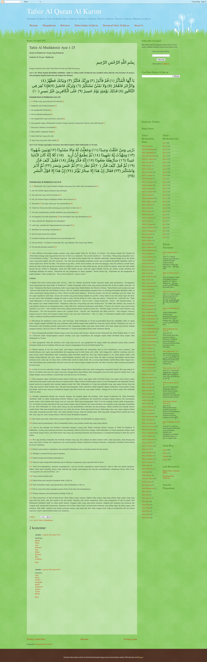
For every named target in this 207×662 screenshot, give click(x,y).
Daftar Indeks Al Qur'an (86, 25)
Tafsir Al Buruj (147, 205)
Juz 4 (164, 221)
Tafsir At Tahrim (147, 436)
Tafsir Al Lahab (147, 296)
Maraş (37, 543)
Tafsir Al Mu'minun (148, 315)
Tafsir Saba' (146, 501)
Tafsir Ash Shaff (147, 420)
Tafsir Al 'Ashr (147, 165)
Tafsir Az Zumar (147, 462)
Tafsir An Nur (146, 400)
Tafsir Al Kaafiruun (148, 286)
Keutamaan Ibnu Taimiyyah (168, 477)
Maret (165, 453)
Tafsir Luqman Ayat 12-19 (171, 253)
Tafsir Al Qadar (147, 348)
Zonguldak (38, 582)
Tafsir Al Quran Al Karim (64, 11)
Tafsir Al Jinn (146, 280)
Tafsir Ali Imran (147, 371)
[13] (59, 195)
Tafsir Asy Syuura (148, 429)
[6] (64, 118)
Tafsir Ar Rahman (148, 407)
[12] (96, 186)
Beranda (34, 25)
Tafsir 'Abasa (146, 146)
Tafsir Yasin (146, 511)
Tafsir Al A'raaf (147, 172)
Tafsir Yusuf (146, 517)
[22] (59, 229)
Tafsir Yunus (146, 514)
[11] (33, 186)
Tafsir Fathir (146, 465)
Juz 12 (165, 152)
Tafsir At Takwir (147, 442)
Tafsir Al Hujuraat (148, 247)
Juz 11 (165, 149)
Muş (36, 557)
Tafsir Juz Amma (147, 478)
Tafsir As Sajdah (147, 413)
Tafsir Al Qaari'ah (148, 345)
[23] (54, 247)
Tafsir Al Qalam (147, 351)
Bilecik (37, 594)
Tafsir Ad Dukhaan (148, 149)
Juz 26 (165, 201)
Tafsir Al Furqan (147, 224)
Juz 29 (36, 520)
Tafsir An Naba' (147, 381)
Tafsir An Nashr (147, 394)
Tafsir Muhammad (148, 488)
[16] (71, 203)
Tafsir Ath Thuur (147, 456)
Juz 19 (165, 175)
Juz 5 (164, 224)
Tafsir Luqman (147, 482)
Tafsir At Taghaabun (148, 433)
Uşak (36, 575)
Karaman (38, 554)
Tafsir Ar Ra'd (146, 403)
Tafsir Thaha (146, 508)
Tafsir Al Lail (146, 299)
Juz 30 (165, 218)
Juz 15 (165, 162)
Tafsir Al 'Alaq (147, 162)
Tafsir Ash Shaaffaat (148, 416)
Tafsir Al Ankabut (148, 191)
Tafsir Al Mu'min (147, 312)
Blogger (140, 657)
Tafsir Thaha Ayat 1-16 (170, 351)
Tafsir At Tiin (146, 449)
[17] (79, 208)
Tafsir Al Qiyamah (148, 361)
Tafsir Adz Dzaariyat (149, 156)
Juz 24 (165, 195)
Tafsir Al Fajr (146, 208)
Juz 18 (165, 172)
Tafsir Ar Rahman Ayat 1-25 (171, 274)
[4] (50, 110)
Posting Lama (130, 639)
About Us (138, 25)
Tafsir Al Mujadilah (148, 322)
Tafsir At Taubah (147, 446)
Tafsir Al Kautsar (147, 293)
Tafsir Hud (145, 472)
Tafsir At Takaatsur (148, 439)
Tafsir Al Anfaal (147, 188)
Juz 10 (165, 146)
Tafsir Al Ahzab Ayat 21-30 (171, 383)
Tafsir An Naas (147, 374)
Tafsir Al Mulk (147, 325)
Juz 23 (165, 191)
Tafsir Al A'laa (146, 169)
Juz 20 (165, 182)
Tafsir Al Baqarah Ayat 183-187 (170, 330)
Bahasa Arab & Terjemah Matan (171, 472)
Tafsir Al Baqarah (148, 198)
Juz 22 (165, 188)
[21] (72, 225)
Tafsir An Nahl (147, 384)
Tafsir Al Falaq (147, 211)
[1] (32, 101)
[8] (55, 127)
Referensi (65, 25)
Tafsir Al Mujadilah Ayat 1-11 (171, 309)
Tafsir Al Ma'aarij (147, 302)
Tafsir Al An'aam (147, 182)
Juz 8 (164, 234)
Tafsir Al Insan (147, 263)
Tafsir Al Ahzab (147, 178)
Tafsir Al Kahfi (147, 289)
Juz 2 (164, 179)
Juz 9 (164, 237)
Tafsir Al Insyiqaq (148, 266)
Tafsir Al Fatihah (147, 218)
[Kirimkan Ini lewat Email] (41, 517)
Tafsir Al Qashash (148, 358)
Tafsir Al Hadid (147, 234)
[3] (55, 105)
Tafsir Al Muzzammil (149, 341)
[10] (57, 140)
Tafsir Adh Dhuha (148, 152)
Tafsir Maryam (147, 485)
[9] (54, 131)
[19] (58, 216)
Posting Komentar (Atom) (43, 644)
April (164, 450)
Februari (166, 456)
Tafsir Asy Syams (147, 423)
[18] (77, 212)
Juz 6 (164, 227)
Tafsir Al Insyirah (148, 270)
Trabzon (37, 580)
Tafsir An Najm (147, 387)
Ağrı (36, 545)
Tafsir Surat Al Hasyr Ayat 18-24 (170, 402)
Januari (165, 459)
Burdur (37, 540)
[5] (51, 114)
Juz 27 (165, 205)
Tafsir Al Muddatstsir (46, 520)
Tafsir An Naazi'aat (148, 377)
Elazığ (37, 577)
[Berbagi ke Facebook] (48, 517)
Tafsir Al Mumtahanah (149, 328)
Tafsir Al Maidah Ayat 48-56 (171, 423)
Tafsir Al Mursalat (148, 335)
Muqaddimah (49, 25)
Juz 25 (165, 198)
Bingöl (37, 584)
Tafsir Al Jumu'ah (147, 283)
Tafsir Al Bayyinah (148, 201)
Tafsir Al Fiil (146, 221)
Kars (36, 550)
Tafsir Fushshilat (147, 469)
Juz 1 (164, 143)
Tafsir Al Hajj (146, 237)
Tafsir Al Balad (147, 195)
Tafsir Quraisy (146, 498)
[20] (89, 216)
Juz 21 (165, 185)
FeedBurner (166, 64)
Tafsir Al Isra (146, 273)
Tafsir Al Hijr (146, 244)
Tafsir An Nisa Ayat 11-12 (171, 291)
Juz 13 (165, 156)
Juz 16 (165, 165)
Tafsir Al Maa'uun (148, 306)
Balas (37, 562)
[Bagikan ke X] (45, 517)
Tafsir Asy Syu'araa (148, 426)
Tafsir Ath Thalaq (147, 452)
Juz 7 (164, 231)
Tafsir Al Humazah (148, 250)
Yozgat (37, 591)
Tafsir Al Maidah (147, 309)
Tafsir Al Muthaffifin (148, 338)
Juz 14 (165, 159)
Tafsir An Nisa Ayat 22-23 (171, 368)
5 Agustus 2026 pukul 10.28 (51, 535)
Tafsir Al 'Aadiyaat (148, 159)
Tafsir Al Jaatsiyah (148, 276)
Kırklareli (38, 547)
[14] (74, 199)
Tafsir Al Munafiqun (148, 332)
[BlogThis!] (43, 517)
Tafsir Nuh (145, 491)
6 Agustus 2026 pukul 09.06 (51, 569)
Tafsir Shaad (146, 504)
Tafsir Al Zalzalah (148, 367)
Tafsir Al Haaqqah (148, 231)
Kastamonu (39, 587)
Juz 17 (165, 169)
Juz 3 (164, 214)
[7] (104, 123)
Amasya (37, 589)
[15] (40, 203)
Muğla (37, 552)
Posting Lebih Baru (36, 639)
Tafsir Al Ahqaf (147, 175)
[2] (63, 101)
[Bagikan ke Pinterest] (50, 517)
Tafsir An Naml (147, 390)
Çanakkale (38, 559)
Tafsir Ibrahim (146, 475)
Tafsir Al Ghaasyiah (148, 227)
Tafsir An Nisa (146, 397)
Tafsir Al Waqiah (147, 364)
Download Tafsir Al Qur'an (116, 25)
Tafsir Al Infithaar (148, 257)
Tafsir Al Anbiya (147, 185)
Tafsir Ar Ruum (147, 410)
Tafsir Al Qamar (147, 354)
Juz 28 (165, 208)
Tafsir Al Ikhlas (147, 253)
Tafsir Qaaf (145, 495)
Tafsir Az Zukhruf (148, 459)
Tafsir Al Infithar (147, 260)
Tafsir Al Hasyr (147, 240)
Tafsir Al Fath (146, 214)
